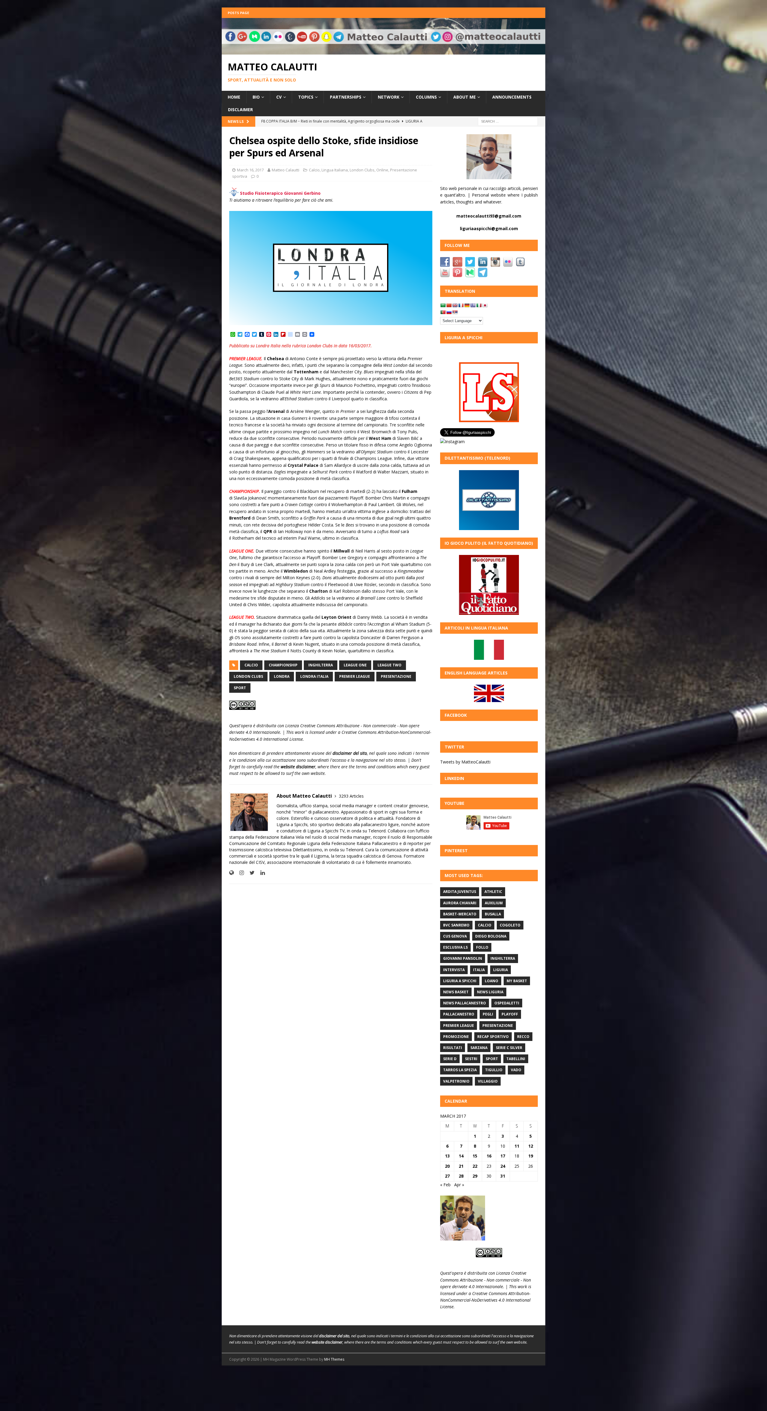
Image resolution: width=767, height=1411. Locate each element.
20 (447, 1166)
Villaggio (488, 1081)
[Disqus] (330, 966)
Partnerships (345, 97)
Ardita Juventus (459, 891)
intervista (454, 969)
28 (461, 1176)
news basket (456, 992)
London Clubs (362, 170)
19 (530, 1156)
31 (502, 1176)
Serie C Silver (509, 1047)
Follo (482, 947)
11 (516, 1146)
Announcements (512, 97)
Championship (283, 665)
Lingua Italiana (334, 170)
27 (447, 1176)
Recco (523, 1036)
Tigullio (493, 1069)
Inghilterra (320, 665)
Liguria (500, 969)
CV (279, 97)
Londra (281, 676)
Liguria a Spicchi (459, 980)
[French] (460, 305)
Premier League (354, 676)
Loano (491, 980)
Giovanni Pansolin (462, 958)
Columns (426, 97)
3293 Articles (351, 796)
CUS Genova (455, 936)
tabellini (515, 1058)
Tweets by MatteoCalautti (465, 762)
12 (530, 1146)
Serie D (450, 1058)
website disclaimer (298, 766)
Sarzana (478, 1047)
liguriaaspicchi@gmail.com (489, 228)
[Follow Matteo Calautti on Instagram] (239, 873)
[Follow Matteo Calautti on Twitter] (250, 873)
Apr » (459, 1184)
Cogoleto (510, 925)
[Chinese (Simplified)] (449, 305)
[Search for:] (508, 121)
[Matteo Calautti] (383, 51)
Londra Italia (314, 676)
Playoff (510, 1014)
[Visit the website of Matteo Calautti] (231, 873)
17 (502, 1156)
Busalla (493, 914)
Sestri (471, 1058)
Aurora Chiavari (459, 903)
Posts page (238, 12)
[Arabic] (443, 305)
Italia (479, 969)
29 (474, 1176)
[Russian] (449, 312)
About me (464, 97)
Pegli (488, 1014)
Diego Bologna (490, 936)
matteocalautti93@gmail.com (488, 216)
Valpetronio (456, 1081)
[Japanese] (484, 305)
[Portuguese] (443, 312)
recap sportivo (493, 1036)
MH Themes (334, 1359)
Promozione (456, 1036)
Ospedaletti (506, 1003)
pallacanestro (458, 1014)
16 (489, 1156)
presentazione (396, 676)
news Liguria (490, 992)
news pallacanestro (464, 1003)
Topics (305, 97)
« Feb (445, 1184)
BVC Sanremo (456, 925)
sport (240, 687)
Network (388, 97)
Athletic (493, 891)
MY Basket (517, 980)
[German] (466, 305)
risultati (452, 1047)
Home (234, 97)
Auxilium (494, 903)
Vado (516, 1069)
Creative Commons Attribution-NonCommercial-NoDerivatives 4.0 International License (485, 1300)
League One (355, 665)
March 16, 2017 (250, 170)
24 (502, 1166)
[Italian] (478, 305)
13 (447, 1156)
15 (474, 1156)
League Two (389, 665)
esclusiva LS (455, 947)
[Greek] (472, 305)
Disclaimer (240, 109)
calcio (251, 665)
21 (461, 1166)
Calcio (314, 170)
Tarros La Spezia (460, 1069)
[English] (455, 305)
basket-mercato (459, 914)
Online (382, 170)
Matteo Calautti (285, 170)
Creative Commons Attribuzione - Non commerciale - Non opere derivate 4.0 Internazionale (485, 1279)
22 (474, 1166)
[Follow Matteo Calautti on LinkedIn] (260, 873)
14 (461, 1156)
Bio (256, 97)
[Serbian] (455, 312)
